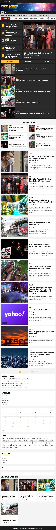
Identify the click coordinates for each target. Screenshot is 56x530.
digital (3, 440)
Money (6, 52)
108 (32, 371)
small (20, 445)
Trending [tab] (46, 61)
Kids (46, 440)
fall (16, 440)
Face (12, 440)
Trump (51, 445)
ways (16, 447)
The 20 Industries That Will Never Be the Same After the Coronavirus (12, 49)
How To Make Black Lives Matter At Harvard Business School (44, 145)
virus (12, 447)
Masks (9, 442)
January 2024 (5, 398)
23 (35, 423)
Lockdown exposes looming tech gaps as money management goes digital (41, 354)
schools (9, 445)
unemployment (5, 447)
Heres (30, 440)
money (34, 15)
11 (50, 418)
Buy (24, 438)
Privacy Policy (5, 460)
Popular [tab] (28, 61)
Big (7, 438)
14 (20, 420)
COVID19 (46, 438)
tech (39, 445)
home (35, 440)
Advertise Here (5, 456)
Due (8, 440)
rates (45, 442)
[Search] (54, 12)
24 (43, 423)
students (30, 445)
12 (5, 420)
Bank (3, 438)
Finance (6, 45)
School (3, 445)
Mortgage (20, 442)
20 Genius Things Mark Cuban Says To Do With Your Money (17, 18)
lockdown (51, 440)
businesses (18, 438)
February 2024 (5, 395)
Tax (35, 445)
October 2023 (5, 404)
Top (47, 445)
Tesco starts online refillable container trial (11, 33)
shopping (15, 445)
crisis (51, 438)
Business (16, 15)
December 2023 (5, 400)
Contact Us (4, 458)
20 (13, 423)
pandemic (46, 15)
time (43, 445)
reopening (50, 442)
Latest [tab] (11, 61)
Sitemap (3, 462)
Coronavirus (22, 15)
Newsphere (33, 528)
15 (28, 420)
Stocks (24, 445)
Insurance (40, 15)
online (10, 15)
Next (36, 371)
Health (29, 15)
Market (4, 442)
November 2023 (5, 402)
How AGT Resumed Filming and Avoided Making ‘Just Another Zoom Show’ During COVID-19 (40, 289)
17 (43, 420)
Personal (7, 22)
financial (20, 440)
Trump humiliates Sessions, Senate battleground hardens (11, 41)
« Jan (3, 430)
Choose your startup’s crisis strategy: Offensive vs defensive (12, 26)
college (33, 438)
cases (28, 438)
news (25, 442)
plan (40, 442)
